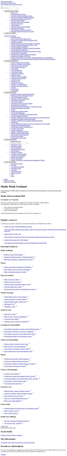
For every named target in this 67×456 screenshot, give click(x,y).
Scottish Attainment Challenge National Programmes (25, 48)
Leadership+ (14, 122)
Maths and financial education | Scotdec (16, 272)
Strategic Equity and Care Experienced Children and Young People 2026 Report (33, 59)
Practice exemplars (16, 148)
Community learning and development (21, 103)
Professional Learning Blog (18, 138)
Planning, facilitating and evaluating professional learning (27, 120)
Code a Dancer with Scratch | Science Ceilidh (18, 349)
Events (6, 4)
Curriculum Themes (16, 72)
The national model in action (19, 97)
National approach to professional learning (22, 94)
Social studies (15, 89)
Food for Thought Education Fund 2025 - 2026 (24, 45)
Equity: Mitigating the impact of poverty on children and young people (30, 124)
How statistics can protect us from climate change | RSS (20, 334)
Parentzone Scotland (10, 162)
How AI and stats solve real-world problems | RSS (19, 351)
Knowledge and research (18, 149)
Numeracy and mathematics (18, 84)
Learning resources (16, 146)
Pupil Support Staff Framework (19, 135)
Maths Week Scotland (17, 157)
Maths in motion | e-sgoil (12, 411)
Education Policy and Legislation (20, 22)
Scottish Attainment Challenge (19, 46)
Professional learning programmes (20, 108)
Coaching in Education (17, 128)
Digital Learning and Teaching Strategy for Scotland (25, 43)
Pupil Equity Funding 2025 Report (20, 56)
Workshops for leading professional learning (23, 119)
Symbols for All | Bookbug (12, 374)
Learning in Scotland (10, 33)
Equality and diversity (17, 23)
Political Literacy (16, 75)
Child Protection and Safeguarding (20, 27)
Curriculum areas (16, 80)
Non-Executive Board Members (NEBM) (22, 17)
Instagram (19, 435)
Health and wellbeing (17, 83)
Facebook (9, 435)
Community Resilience (17, 73)
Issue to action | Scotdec (12, 413)
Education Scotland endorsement (20, 99)
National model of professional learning (22, 95)
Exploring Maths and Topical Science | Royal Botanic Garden (22, 408)
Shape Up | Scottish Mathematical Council (17, 398)
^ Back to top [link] (4, 426)
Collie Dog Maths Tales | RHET (14, 287)
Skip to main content (6, 1)
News (2, 4)
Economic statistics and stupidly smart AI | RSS (18, 284)
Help (9, 442)
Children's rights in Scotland (19, 76)
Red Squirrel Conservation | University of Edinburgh (20, 331)
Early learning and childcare (19, 105)
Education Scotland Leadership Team (21, 16)
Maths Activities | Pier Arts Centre (14, 396)
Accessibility (4, 442)
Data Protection (15, 25)
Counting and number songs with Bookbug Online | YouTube (22, 378)
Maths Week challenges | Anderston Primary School (19, 259)
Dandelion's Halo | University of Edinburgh (17, 321)
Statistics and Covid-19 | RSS (13, 282)
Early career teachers (17, 102)
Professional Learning (10, 92)
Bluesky (14, 435)
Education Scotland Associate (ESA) (21, 19)
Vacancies (14, 4)
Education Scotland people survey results (22, 31)
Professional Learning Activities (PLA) (22, 127)
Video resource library (17, 136)
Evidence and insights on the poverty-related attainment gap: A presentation (32, 57)
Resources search (16, 141)
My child (13, 165)
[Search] (18, 8)
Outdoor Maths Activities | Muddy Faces (16, 301)
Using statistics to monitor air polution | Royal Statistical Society (23, 329)
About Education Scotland (11, 11)
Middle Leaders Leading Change (20, 133)
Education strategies (16, 42)
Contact (20, 4)
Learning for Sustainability (18, 78)
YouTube (3, 435)
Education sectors (16, 37)
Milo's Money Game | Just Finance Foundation (18, 269)
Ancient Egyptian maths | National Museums (17, 359)
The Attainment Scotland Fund (19, 50)
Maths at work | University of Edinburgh (16, 316)
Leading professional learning (19, 116)
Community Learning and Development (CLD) (24, 40)
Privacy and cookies (24, 442)
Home (6, 179)
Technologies (14, 90)
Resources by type (16, 144)
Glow (10, 4)
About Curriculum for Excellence (20, 62)
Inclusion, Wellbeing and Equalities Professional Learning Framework (30, 117)
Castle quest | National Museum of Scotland (17, 361)
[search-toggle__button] (1, 6)
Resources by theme (16, 152)
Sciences (13, 87)
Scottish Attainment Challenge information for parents (26, 51)
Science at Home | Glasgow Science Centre (17, 344)
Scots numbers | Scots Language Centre (16, 381)
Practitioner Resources (10, 139)
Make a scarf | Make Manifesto (14, 401)
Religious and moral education (19, 86)
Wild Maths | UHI (10, 304)
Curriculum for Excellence (11, 61)
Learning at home (16, 168)
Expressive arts (15, 81)
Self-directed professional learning (20, 125)
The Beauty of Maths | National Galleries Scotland (19, 393)
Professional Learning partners (19, 111)
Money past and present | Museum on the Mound (19, 267)
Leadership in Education (18, 100)
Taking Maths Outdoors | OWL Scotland (16, 297)
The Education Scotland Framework (21, 30)
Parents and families (16, 159)
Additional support (16, 171)
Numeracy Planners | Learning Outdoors (16, 299)
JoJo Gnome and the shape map (14, 383)
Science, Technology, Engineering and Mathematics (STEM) (28, 160)
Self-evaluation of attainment (19, 53)
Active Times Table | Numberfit (14, 423)
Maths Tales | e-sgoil (11, 314)
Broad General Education (18, 67)
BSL (12, 174)
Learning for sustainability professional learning (24, 114)
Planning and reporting (17, 28)
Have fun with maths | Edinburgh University (17, 421)
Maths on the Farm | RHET (13, 279)
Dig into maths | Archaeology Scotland (16, 366)
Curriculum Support (16, 70)
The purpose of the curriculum (19, 65)
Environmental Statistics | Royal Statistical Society (19, 336)
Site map (32, 442)
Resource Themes (9, 180)
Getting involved (15, 173)
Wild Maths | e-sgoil (11, 306)
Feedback (3, 454)
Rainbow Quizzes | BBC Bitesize (14, 254)
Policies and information (18, 20)
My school (14, 170)
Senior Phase (14, 69)
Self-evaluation (15, 151)
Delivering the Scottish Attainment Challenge (23, 54)
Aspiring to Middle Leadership (19, 131)
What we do (14, 12)
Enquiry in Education (17, 130)
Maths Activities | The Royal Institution (16, 346)
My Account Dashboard (17, 113)
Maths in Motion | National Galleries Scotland (18, 391)
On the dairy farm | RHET (12, 319)
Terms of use (14, 442)
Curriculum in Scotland (17, 167)
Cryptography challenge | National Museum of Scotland (20, 364)
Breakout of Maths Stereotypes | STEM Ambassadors (20, 257)
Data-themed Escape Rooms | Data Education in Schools (21, 289)
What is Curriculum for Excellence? (21, 64)
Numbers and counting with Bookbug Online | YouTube (21, 376)
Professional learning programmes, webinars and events (26, 106)
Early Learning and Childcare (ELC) (21, 39)
